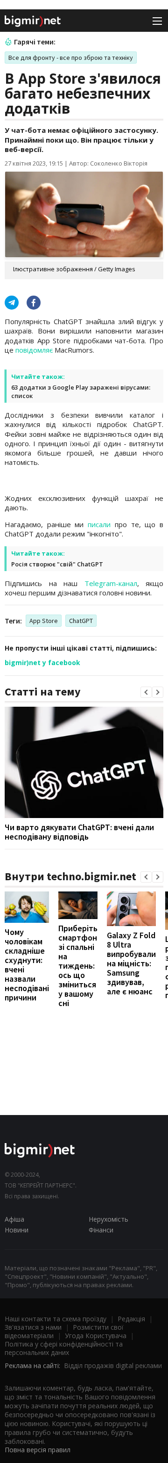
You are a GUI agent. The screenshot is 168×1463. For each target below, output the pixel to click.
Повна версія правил (37, 1449)
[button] (146, 692)
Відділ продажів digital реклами (113, 1365)
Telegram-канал (110, 583)
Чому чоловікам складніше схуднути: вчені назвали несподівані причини (27, 965)
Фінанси (101, 1229)
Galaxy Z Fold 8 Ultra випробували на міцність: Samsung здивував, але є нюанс (131, 963)
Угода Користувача (95, 1335)
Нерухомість (108, 1219)
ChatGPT (81, 620)
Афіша (14, 1219)
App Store (43, 620)
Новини (16, 1229)
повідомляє (34, 350)
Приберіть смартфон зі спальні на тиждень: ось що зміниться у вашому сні (78, 965)
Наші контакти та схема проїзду (55, 1318)
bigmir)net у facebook (42, 662)
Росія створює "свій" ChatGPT (57, 564)
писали (99, 524)
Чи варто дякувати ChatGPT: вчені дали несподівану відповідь (79, 832)
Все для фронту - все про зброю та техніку (70, 57)
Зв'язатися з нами (33, 1327)
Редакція (131, 1318)
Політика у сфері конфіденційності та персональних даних (64, 1348)
